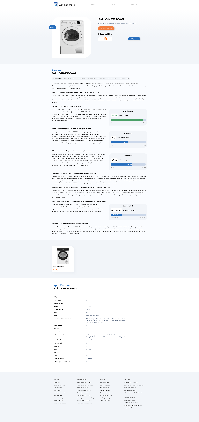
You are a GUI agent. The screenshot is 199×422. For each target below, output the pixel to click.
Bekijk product (58, 270)
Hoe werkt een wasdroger (131, 382)
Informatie (127, 379)
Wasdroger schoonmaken (131, 402)
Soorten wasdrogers (129, 400)
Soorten (56, 379)
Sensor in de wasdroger (130, 387)
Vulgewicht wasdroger (130, 390)
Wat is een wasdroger (129, 397)
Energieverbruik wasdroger (131, 408)
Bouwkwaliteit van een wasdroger (133, 405)
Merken (102, 379)
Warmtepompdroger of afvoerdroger (134, 385)
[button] (106, 28)
